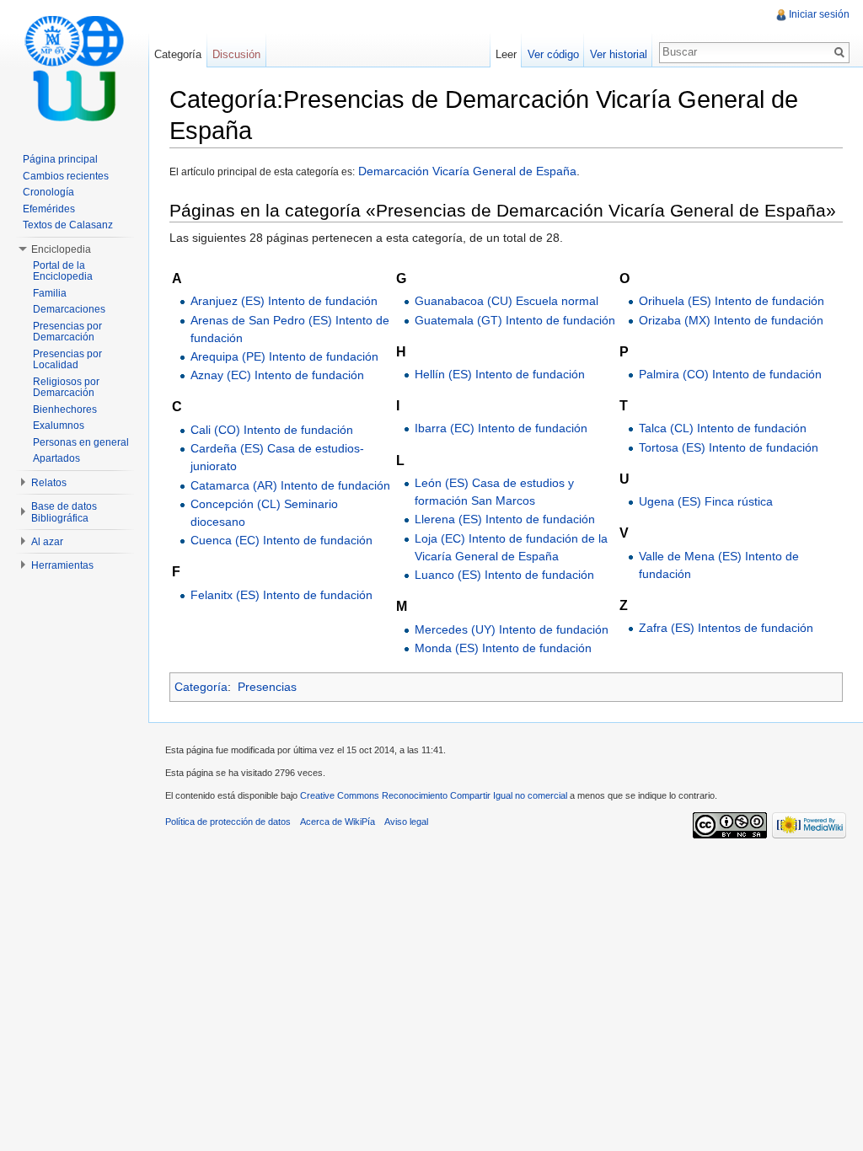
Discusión (236, 54)
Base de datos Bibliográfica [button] (64, 512)
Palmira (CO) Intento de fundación (730, 374)
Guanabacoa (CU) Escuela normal (506, 301)
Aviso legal (406, 821)
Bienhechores (65, 409)
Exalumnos (58, 425)
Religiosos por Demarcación (66, 387)
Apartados (56, 458)
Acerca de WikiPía (337, 821)
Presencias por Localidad (67, 360)
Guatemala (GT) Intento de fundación (515, 320)
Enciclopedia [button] (61, 249)
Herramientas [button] (62, 565)
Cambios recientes (66, 176)
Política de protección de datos (228, 821)
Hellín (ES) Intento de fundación (500, 374)
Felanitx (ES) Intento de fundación (281, 595)
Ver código (553, 54)
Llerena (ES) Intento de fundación (505, 519)
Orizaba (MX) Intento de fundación (731, 320)
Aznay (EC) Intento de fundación (277, 375)
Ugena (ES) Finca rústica (706, 501)
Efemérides (49, 209)
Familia (50, 293)
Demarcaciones (69, 309)
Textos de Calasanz (68, 225)
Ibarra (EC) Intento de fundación (501, 428)
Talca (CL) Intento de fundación (723, 428)
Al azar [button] (47, 542)
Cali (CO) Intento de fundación (271, 429)
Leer (506, 54)
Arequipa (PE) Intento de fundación (284, 356)
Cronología (48, 192)
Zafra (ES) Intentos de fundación (726, 627)
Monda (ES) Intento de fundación (503, 648)
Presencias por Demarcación (67, 332)
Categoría (201, 686)
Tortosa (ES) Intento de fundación (728, 447)
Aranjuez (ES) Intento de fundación (284, 301)
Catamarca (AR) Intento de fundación (290, 485)
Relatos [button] (49, 483)
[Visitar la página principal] (74, 67)
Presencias (267, 686)
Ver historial (618, 54)
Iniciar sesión (819, 14)
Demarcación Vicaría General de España (465, 171)
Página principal (60, 159)
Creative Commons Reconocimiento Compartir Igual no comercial (433, 795)
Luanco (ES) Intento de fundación (504, 574)
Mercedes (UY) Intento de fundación (511, 629)
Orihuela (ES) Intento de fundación (731, 301)
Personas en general (81, 442)
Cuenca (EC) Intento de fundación (281, 540)
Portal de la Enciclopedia (63, 271)
